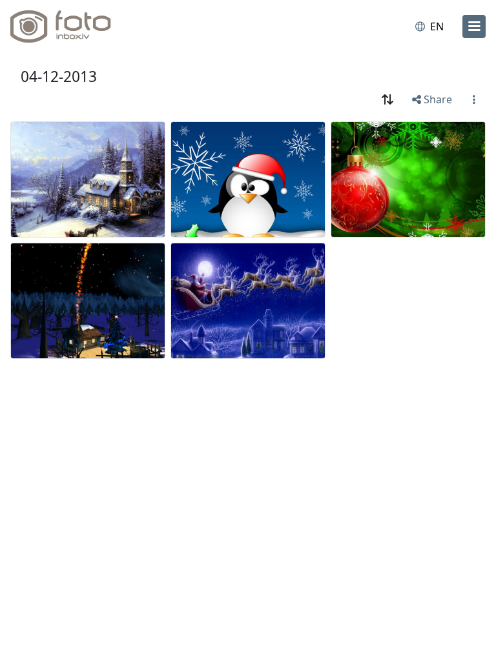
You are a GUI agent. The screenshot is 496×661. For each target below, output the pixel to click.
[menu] (474, 26)
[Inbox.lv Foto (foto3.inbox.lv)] (66, 26)
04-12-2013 (59, 76)
